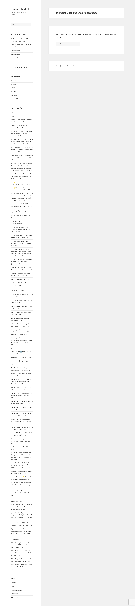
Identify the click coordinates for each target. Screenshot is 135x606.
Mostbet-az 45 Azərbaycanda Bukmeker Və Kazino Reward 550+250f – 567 (22, 441)
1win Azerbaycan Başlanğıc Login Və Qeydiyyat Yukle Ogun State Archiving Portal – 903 (22, 134)
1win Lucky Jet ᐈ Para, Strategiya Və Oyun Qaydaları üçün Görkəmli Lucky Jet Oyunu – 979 (22, 150)
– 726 (12, 116)
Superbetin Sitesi (15, 58)
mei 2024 (13, 88)
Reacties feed (14, 593)
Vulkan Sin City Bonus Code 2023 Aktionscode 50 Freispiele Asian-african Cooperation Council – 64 (21, 545)
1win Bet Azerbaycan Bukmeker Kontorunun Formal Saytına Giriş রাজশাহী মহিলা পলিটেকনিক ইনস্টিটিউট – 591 (22, 142)
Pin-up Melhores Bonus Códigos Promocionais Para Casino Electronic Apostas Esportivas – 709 (22, 507)
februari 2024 (14, 99)
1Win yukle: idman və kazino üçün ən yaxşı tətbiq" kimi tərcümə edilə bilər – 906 (22, 158)
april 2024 (14, 91)
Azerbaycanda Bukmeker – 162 (20, 279)
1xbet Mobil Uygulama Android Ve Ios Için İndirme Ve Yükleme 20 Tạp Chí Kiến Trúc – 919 (22, 229)
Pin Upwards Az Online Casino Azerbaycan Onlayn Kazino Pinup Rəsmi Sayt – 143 (22, 493)
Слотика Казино (16, 50)
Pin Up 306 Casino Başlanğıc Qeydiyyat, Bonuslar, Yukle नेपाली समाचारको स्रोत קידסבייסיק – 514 (21, 465)
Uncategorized (15, 539)
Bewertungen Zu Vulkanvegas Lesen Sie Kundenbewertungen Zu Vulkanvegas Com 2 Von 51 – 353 (21, 332)
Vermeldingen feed (16, 590)
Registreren (14, 582)
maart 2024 (14, 95)
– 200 (12, 112)
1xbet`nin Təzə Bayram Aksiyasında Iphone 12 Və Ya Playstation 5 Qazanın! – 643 (21, 262)
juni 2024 (13, 84)
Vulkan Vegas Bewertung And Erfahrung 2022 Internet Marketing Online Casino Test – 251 (21, 553)
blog (12, 348)
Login (12, 586)
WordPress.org (15, 597)
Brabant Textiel (20, 9)
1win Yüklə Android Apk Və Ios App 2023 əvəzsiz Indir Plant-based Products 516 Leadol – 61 (22, 176)
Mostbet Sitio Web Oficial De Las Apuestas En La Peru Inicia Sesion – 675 (21, 421)
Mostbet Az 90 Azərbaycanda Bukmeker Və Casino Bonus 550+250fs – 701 (22, 396)
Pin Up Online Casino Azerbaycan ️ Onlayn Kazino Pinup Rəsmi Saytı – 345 (21, 485)
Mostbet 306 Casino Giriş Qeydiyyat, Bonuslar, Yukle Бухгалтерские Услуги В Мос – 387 (21, 382)
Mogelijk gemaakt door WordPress (66, 66)
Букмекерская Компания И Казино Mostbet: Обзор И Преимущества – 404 (21, 567)
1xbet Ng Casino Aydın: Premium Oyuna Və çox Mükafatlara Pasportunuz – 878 (21, 243)
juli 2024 (13, 80)
